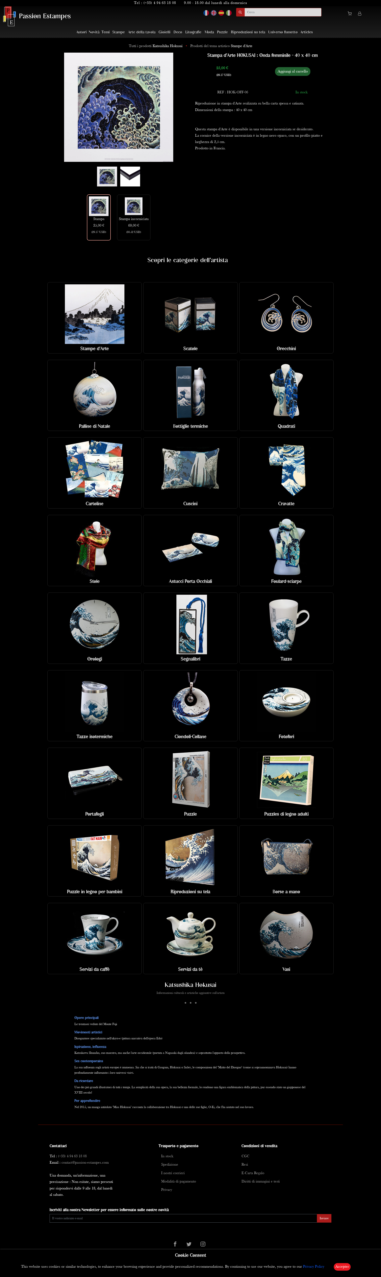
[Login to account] (360, 14)
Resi (244, 1165)
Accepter (342, 1267)
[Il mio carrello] (351, 14)
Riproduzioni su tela (248, 32)
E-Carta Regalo (252, 1173)
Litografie (193, 32)
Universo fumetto (283, 32)
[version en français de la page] (206, 13)
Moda (209, 32)
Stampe (118, 32)
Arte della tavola (141, 32)
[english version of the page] (213, 13)
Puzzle (222, 32)
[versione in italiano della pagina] (229, 13)
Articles (306, 32)
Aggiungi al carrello (293, 71)
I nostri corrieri (173, 1173)
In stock (167, 1156)
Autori (81, 32)
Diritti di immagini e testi (260, 1181)
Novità (94, 32)
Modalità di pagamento (178, 1181)
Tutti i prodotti (156, 46)
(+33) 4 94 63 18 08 (159, 3)
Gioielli (164, 32)
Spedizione (169, 1165)
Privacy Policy (313, 1267)
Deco (178, 32)
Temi (105, 32)
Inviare (324, 1218)
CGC (245, 1156)
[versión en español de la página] (221, 13)
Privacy (166, 1190)
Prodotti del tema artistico (221, 46)
